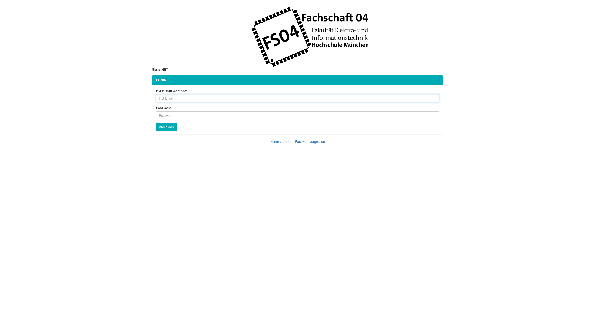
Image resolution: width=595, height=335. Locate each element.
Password (164, 108)
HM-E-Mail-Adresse (171, 90)
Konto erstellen (281, 141)
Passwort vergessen (310, 141)
